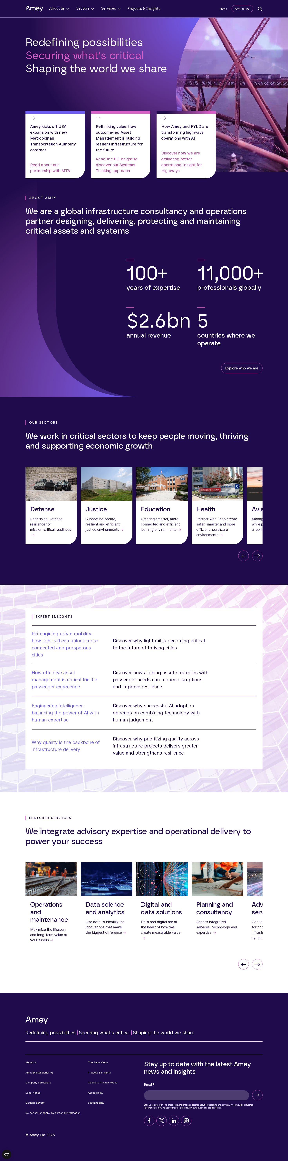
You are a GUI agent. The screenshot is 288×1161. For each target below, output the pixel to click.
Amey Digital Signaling (39, 1072)
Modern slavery (34, 1102)
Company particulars (38, 1082)
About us (57, 8)
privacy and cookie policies (208, 1108)
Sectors (83, 8)
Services (108, 8)
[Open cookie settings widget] (6, 1154)
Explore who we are (241, 368)
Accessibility (95, 1092)
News (223, 8)
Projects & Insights (144, 9)
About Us (31, 1062)
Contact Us (242, 8)
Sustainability (96, 1102)
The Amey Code (98, 1062)
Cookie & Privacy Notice (102, 1082)
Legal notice (33, 1092)
